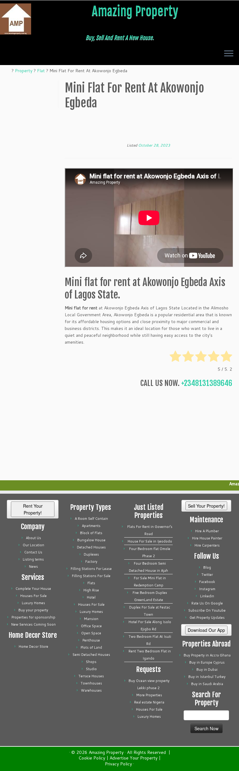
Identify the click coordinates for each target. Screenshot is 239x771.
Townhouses (91, 683)
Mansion (91, 618)
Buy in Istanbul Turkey (207, 676)
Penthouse (91, 640)
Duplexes (91, 554)
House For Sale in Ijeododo (150, 541)
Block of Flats (91, 532)
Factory (91, 561)
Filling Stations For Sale (91, 575)
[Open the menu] (228, 54)
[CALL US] (13, 55)
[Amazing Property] (8, 71)
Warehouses (91, 690)
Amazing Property (135, 11)
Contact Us (33, 552)
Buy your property (33, 610)
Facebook (207, 581)
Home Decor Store (33, 646)
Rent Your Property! (33, 509)
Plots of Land (91, 647)
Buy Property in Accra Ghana (207, 655)
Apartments (91, 525)
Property (23, 71)
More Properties (149, 695)
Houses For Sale (33, 595)
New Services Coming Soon (33, 624)
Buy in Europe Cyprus (207, 662)
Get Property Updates (207, 617)
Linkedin (207, 596)
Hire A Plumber (207, 531)
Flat (41, 71)
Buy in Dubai (207, 669)
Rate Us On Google (207, 603)
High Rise (91, 590)
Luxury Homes (33, 602)
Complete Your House (33, 588)
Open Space (91, 633)
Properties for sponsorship (33, 617)
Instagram (207, 588)
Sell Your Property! (206, 506)
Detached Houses (91, 547)
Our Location (33, 545)
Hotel (91, 597)
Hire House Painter (207, 538)
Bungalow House (91, 540)
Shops (91, 661)
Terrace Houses (91, 676)
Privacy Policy (118, 764)
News (33, 566)
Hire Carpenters (207, 545)
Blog (207, 567)
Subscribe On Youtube (207, 610)
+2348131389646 (206, 383)
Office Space (91, 625)
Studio (91, 668)
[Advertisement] (148, 128)
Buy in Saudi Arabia (207, 683)
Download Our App (206, 630)
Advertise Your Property (133, 758)
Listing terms (33, 559)
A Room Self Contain (91, 518)
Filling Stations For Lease (91, 568)
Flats (91, 583)
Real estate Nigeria (149, 702)
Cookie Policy (91, 758)
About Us (33, 537)
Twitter (207, 574)
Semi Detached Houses (91, 654)
